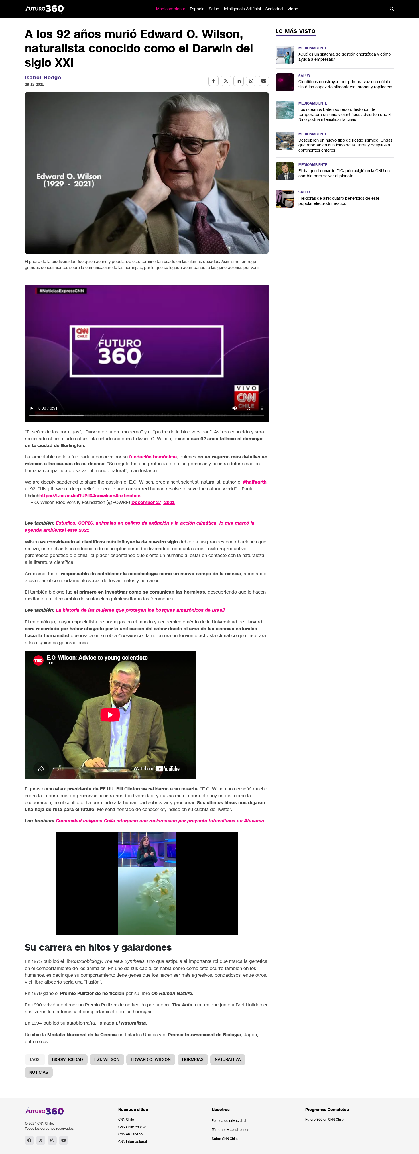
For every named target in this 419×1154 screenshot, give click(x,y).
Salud (214, 9)
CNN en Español (130, 1134)
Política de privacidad (229, 1120)
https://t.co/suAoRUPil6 (65, 495)
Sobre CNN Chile (225, 1139)
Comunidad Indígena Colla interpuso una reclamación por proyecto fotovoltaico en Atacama (160, 821)
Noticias (38, 1072)
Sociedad (274, 9)
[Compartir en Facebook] (213, 81)
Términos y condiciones (230, 1130)
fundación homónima (153, 457)
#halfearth (255, 482)
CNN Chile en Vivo (132, 1127)
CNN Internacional (132, 1141)
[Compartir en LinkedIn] (238, 81)
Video (293, 9)
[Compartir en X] (226, 81)
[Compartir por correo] (264, 81)
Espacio (197, 9)
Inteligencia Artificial (242, 9)
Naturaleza (228, 1059)
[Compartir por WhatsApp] (251, 81)
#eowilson (103, 495)
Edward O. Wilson (151, 1059)
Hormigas (193, 1059)
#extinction (128, 495)
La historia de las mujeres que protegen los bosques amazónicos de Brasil (140, 610)
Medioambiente (170, 9)
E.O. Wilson (106, 1059)
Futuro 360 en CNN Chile (324, 1119)
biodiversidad (67, 1059)
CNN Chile (126, 1119)
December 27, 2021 (153, 502)
